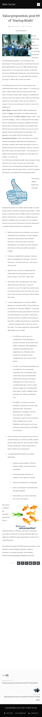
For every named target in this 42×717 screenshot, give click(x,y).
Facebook (21, 713)
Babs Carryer (9, 4)
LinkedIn (34, 713)
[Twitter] (18, 563)
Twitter (9, 713)
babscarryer (15, 26)
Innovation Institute (9, 138)
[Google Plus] (26, 563)
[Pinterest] (38, 563)
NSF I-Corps (21, 116)
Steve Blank (6, 110)
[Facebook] (22, 563)
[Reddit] (30, 563)
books (11, 113)
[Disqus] (21, 591)
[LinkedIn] (34, 563)
